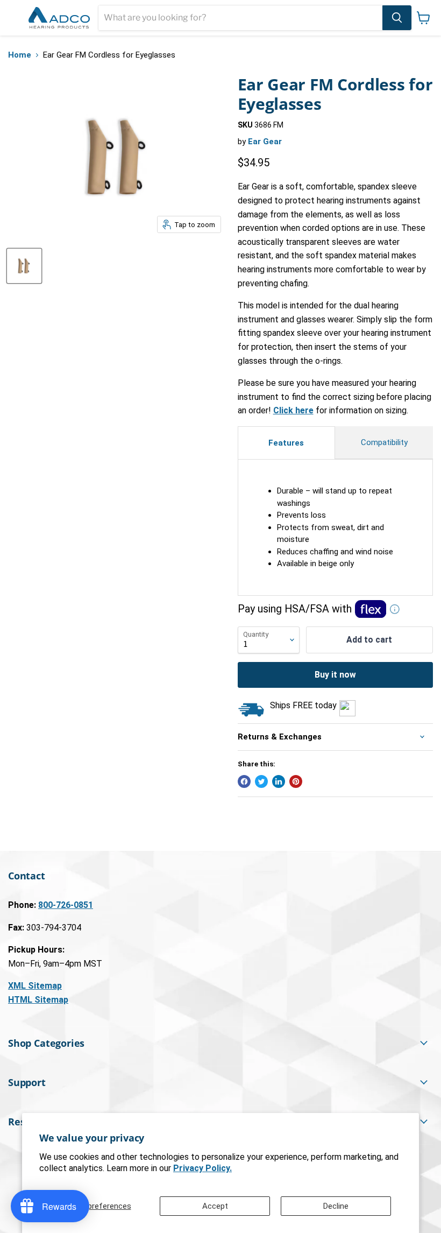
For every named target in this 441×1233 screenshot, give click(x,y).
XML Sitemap (35, 986)
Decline (335, 1206)
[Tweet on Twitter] (261, 781)
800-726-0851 (65, 905)
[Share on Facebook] (244, 781)
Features (286, 443)
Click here (293, 410)
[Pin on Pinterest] (295, 781)
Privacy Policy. (202, 1168)
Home (19, 55)
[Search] (396, 17)
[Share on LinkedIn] (278, 781)
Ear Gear (265, 141)
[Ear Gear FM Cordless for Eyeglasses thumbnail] (24, 266)
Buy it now (335, 675)
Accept (215, 1206)
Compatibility (384, 442)
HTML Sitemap (38, 1000)
